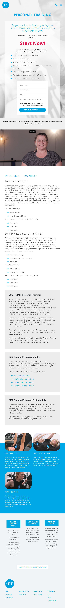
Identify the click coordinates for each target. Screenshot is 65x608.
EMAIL (49, 598)
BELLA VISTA (22, 595)
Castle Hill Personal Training (23, 382)
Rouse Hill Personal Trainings (24, 386)
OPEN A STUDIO (37, 595)
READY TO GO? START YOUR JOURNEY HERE (32, 567)
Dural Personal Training (22, 375)
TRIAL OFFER (8, 595)
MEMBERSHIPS (9, 598)
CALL (49, 595)
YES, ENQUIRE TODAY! (32, 110)
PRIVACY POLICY (52, 601)
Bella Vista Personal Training (24, 379)
